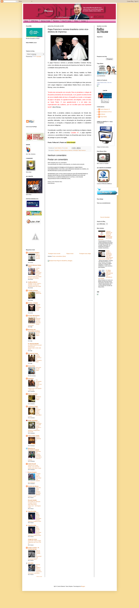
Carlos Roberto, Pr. (105, 109)
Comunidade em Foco (106, 111)
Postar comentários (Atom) (59, 256)
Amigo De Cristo (32, 539)
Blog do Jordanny (32, 394)
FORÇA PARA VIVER (33, 436)
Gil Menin (102, 114)
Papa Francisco (82, 150)
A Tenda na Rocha (33, 290)
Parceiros (56, 21)
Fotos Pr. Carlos (66, 21)
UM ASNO (30, 563)
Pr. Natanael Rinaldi (33, 343)
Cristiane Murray (64, 150)
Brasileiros (57, 150)
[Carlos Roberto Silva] (97, 86)
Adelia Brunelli (32, 464)
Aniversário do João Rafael (38, 369)
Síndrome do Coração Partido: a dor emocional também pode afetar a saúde (34, 467)
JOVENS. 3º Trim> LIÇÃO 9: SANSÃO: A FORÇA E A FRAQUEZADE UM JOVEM (34, 285)
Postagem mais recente (54, 253)
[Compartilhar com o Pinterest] (80, 148)
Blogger (83, 586)
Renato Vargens (32, 472)
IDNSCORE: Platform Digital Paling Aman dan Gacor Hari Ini (34, 542)
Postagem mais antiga (85, 253)
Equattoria (31, 378)
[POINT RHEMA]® (33, 420)
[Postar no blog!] (74, 148)
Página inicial (69, 253)
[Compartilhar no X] (76, 148)
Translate (38, 56)
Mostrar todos (39, 576)
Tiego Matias (103, 116)
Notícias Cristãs (45, 21)
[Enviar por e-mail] (73, 148)
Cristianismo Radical (33, 252)
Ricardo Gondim (32, 500)
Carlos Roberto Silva (101, 82)
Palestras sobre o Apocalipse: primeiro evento (38, 307)
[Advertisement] (69, 239)
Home (26, 21)
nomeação (75, 150)
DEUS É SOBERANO (38, 439)
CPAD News (34, 21)
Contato (83, 21)
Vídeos (76, 21)
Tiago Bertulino (32, 511)
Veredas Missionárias (34, 315)
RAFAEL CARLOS (33, 303)
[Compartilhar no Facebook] (78, 148)
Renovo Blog (31, 366)
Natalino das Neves (33, 486)
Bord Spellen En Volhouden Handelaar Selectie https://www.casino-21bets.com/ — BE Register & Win (34, 504)
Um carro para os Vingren (38, 334)
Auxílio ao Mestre (32, 282)
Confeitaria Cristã (33, 406)
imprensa (70, 150)
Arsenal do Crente (33, 353)
